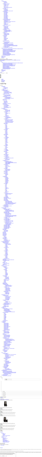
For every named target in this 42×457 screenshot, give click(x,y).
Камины (4, 25)
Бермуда (6, 132)
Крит (6, 271)
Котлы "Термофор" (6, 365)
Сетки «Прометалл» (6, 107)
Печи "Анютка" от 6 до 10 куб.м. (9, 119)
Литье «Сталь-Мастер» (6, 258)
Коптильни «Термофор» (7, 332)
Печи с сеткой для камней (8, 161)
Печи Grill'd (3, 81)
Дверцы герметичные (8, 243)
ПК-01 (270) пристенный (8, 213)
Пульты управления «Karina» (9, 201)
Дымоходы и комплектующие (6, 3)
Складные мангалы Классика (9, 340)
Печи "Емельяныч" (8, 159)
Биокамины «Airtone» (6, 34)
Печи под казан (4, 334)
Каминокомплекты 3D (6, 303)
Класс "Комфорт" (7, 368)
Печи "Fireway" (6, 173)
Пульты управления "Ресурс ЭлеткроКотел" (10, 203)
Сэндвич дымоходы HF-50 (7, 95)
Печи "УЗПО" (5, 13)
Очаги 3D (7, 302)
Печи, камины (5, 2)
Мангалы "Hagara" (6, 328)
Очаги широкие (7, 298)
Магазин (3, 437)
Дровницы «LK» (7, 287)
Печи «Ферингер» (6, 134)
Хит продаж (4, 392)
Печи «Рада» (7, 118)
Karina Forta (7, 177)
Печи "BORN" (5, 198)
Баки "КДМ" (5, 100)
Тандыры (4, 349)
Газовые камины (6, 27)
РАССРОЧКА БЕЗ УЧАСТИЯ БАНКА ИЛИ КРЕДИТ (9, 54)
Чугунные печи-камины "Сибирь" (9, 221)
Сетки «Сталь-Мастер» (6, 105)
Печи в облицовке (8, 170)
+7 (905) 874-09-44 (2, 446)
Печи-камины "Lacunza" (7, 226)
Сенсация (7, 167)
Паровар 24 (7, 174)
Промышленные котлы (8, 356)
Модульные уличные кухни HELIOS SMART (9, 348)
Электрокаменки (6, 10)
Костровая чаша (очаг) (6, 40)
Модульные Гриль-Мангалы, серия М (10, 339)
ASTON (5, 281)
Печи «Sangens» (6, 199)
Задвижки (7, 252)
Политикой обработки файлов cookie (10, 454)
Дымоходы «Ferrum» (6, 4)
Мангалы (5, 36)
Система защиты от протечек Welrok (8, 47)
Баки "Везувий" (6, 102)
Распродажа (4, 395)
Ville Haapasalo (7, 137)
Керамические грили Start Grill (7, 344)
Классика (7, 195)
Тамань (6, 125)
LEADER (5, 314)
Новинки (3, 399)
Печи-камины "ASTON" (7, 225)
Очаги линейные (7, 299)
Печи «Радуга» (6, 14)
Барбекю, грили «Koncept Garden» (8, 342)
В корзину (1, 424)
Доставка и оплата (4, 56)
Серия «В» (5, 239)
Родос (6, 272)
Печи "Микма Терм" (6, 197)
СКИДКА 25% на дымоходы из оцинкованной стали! (9, 51)
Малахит (6, 194)
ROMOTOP (5, 267)
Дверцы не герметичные (8, 244)
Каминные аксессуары (6, 28)
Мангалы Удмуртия (6, 327)
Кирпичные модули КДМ (7, 347)
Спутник (7, 359)
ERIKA (5, 318)
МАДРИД (7, 274)
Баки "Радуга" (5, 101)
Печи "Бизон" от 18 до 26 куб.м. (9, 122)
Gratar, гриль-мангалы (6, 338)
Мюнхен (6, 270)
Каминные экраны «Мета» (8, 286)
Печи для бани (4, 8)
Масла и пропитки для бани (6, 260)
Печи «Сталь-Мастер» (6, 116)
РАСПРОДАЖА (4, 1)
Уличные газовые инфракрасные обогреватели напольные (10, 45)
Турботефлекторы (5, 99)
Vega (6, 184)
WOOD (5, 315)
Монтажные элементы (6, 93)
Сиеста (6, 124)
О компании (4, 433)
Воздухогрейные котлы (8, 362)
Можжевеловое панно (6, 263)
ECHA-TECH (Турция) (6, 279)
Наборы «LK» (7, 292)
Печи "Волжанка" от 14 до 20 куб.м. (10, 121)
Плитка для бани (6, 24)
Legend (6, 190)
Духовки (6, 245)
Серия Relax (7, 155)
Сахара (6, 126)
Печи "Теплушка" (6, 230)
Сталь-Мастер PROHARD (8, 117)
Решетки (6, 246)
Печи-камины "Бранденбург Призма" (10, 210)
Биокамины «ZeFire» (6, 33)
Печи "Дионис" (6, 158)
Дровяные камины (6, 26)
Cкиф (6, 112)
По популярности (7, 399)
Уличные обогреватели (5, 43)
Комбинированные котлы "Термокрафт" (7, 369)
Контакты (3, 57)
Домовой (5, 236)
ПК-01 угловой (7, 214)
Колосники (7, 254)
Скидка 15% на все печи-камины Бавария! (7, 49)
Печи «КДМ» (5, 16)
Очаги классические (8, 297)
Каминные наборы (6, 291)
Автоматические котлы (8, 357)
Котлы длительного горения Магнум (10, 355)
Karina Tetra (7, 179)
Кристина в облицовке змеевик (9, 193)
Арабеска (7, 138)
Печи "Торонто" (6, 231)
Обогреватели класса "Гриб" (7, 373)
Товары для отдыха (5, 35)
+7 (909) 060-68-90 (2, 445)
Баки (4, 6)
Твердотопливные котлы (7, 41)
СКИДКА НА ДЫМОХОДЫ (6, 52)
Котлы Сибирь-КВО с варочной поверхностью (11, 354)
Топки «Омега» (7, 278)
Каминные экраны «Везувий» (9, 285)
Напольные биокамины (6, 309)
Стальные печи (7, 157)
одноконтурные (6, 87)
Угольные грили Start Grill (7, 343)
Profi (6, 192)
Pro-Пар (6, 175)
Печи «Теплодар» (6, 15)
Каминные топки (5, 275)
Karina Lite (7, 181)
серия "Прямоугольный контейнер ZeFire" (10, 311)
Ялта (6, 148)
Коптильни (4, 330)
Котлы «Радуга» (6, 364)
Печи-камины (4, 208)
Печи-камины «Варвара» (7, 219)
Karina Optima (7, 178)
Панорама (7, 273)
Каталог (1, 72)
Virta (6, 186)
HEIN (6, 268)
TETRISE (5, 316)
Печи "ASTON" (6, 156)
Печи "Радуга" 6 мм (8, 110)
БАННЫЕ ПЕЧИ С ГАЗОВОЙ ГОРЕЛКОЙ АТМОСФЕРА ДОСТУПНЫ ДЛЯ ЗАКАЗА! (13, 48)
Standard (6, 136)
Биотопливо (4, 321)
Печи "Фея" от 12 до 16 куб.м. (9, 120)
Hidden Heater (7, 191)
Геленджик (7, 147)
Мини (6, 131)
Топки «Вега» (7, 277)
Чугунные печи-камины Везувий (9, 216)
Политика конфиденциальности (6, 435)
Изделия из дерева (6, 23)
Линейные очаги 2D (8, 301)
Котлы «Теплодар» (6, 358)
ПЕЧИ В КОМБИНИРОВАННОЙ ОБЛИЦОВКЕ (11, 162)
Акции (3, 89)
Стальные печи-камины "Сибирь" (9, 220)
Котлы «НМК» (6, 353)
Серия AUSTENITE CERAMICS (8, 92)
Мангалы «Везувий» (6, 323)
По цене (1, 399)
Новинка (4, 391)
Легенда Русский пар (8, 166)
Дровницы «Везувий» (8, 288)
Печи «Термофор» (6, 12)
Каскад (6, 127)
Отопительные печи (5, 11)
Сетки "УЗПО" (6, 106)
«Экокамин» (5, 276)
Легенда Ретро (7, 165)
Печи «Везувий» (6, 18)
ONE (4, 313)
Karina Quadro (7, 180)
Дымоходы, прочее (6, 5)
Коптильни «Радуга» (6, 331)
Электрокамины (3, 294)
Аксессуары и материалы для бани (5, 241)
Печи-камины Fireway (6, 228)
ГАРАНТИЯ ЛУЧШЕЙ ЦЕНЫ (6, 55)
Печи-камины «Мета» (6, 218)
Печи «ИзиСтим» (6, 145)
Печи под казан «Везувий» (7, 335)
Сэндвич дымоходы (6, 91)
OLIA (4, 261)
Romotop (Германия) (6, 280)
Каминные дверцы (5, 283)
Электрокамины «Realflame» (7, 30)
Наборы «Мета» (7, 293)
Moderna (6, 188)
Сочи (6, 146)
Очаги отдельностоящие (8, 296)
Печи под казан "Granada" (7, 336)
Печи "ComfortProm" (6, 154)
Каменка (6, 130)
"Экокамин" (5, 269)
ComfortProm (5, 351)
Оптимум (7, 113)
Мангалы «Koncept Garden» (7, 326)
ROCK (5, 319)
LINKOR (5, 317)
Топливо (5, 22)
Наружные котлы (7, 363)
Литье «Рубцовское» (6, 247)
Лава (6, 114)
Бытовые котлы (7, 361)
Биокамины (4, 32)
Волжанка (7, 133)
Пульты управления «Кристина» (9, 202)
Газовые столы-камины (6, 46)
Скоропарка (7, 142)
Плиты (6, 248)
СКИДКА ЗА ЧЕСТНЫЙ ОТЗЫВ (7, 53)
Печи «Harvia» (5, 183)
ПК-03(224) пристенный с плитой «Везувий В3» (11, 215)
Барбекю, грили (6, 38)
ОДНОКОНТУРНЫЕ (8, 97)
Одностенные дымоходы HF (7, 94)
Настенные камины (6, 304)
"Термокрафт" (5, 367)
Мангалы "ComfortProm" (7, 329)
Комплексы (5, 39)
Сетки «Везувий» (6, 104)
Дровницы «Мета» (8, 289)
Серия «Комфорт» (6, 240)
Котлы (2, 352)
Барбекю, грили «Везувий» (7, 341)
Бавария (6, 217)
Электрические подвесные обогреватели (8, 44)
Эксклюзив (7, 196)
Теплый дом (5, 237)
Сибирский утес (7, 128)
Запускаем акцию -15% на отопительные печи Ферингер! (9, 50)
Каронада (7, 139)
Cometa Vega (7, 152)
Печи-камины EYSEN (6, 227)
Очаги (5, 300)
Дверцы (6, 251)
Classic (6, 135)
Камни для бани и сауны (7, 19)
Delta (6, 185)
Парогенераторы (6, 204)
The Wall (6, 187)
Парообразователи (6, 205)
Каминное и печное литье (7, 20)
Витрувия (7, 144)
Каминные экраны (6, 284)
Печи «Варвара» (6, 17)
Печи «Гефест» (6, 168)
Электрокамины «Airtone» (7, 31)
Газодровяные (7, 115)
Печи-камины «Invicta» (6, 212)
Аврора (6, 143)
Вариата (6, 141)
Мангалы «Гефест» (6, 325)
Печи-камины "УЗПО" (6, 209)
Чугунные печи (6, 9)
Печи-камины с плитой (8, 223)
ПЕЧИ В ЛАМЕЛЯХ (8, 163)
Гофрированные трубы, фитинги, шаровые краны (9, 21)
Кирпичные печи (6, 206)
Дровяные (7, 149)
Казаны (5, 37)
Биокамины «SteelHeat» (5, 312)
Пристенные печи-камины (8, 222)
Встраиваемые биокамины (7, 310)
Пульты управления (6, 200)
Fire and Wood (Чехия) (8, 290)
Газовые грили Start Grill (7, 345)
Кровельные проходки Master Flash (8, 7)
